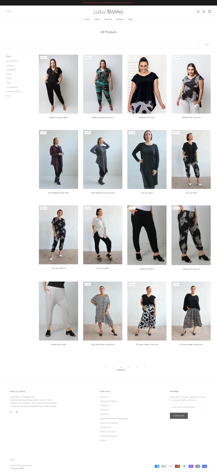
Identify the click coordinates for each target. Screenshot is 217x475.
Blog (130, 19)
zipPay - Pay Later (108, 431)
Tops (8, 82)
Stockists (104, 410)
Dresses (10, 65)
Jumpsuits (11, 70)
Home (87, 19)
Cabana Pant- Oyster (58, 344)
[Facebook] (11, 412)
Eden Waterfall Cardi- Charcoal (102, 193)
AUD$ (8, 11)
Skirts (8, 78)
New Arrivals (11, 61)
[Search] (204, 11)
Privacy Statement (108, 436)
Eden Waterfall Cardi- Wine (58, 193)
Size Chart (104, 414)
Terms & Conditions (109, 423)
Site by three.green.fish (20, 465)
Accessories (12, 87)
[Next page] (144, 367)
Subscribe (179, 416)
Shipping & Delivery (109, 401)
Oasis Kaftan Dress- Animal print (103, 344)
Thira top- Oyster (103, 268)
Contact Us (105, 427)
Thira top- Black (191, 193)
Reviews (120, 19)
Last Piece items (13, 91)
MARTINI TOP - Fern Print (191, 117)
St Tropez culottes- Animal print (191, 344)
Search (103, 440)
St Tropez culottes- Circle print (147, 344)
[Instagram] (17, 412)
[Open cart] (209, 11)
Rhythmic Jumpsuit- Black (58, 117)
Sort (207, 44)
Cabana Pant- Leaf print (191, 269)
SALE (8, 96)
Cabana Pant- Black (147, 269)
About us (104, 397)
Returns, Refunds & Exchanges (114, 418)
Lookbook (104, 405)
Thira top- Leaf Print (58, 268)
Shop (97, 19)
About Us (108, 19)
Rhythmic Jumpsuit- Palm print (103, 117)
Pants (8, 74)
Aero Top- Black (147, 193)
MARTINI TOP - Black (147, 117)
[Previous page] (105, 367)
